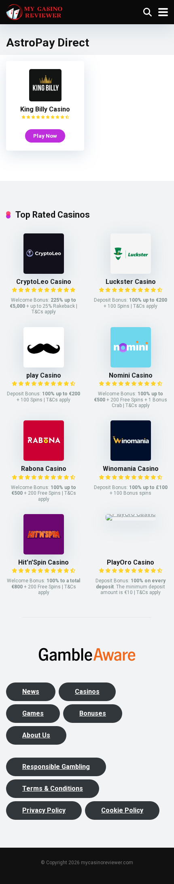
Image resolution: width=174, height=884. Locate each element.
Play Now (45, 135)
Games (33, 713)
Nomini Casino (131, 375)
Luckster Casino (131, 282)
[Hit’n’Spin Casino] (43, 552)
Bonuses (92, 713)
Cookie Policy (122, 810)
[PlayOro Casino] (131, 514)
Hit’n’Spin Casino (43, 562)
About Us (36, 735)
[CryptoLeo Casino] (43, 271)
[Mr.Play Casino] (43, 365)
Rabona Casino (43, 468)
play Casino (43, 375)
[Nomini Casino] (130, 365)
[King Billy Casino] (45, 99)
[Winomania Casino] (130, 458)
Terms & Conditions (52, 788)
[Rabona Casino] (43, 458)
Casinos (87, 691)
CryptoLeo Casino (43, 282)
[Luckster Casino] (130, 271)
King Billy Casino (45, 109)
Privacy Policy (44, 810)
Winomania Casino (131, 468)
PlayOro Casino (130, 562)
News (30, 691)
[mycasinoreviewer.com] (34, 11)
